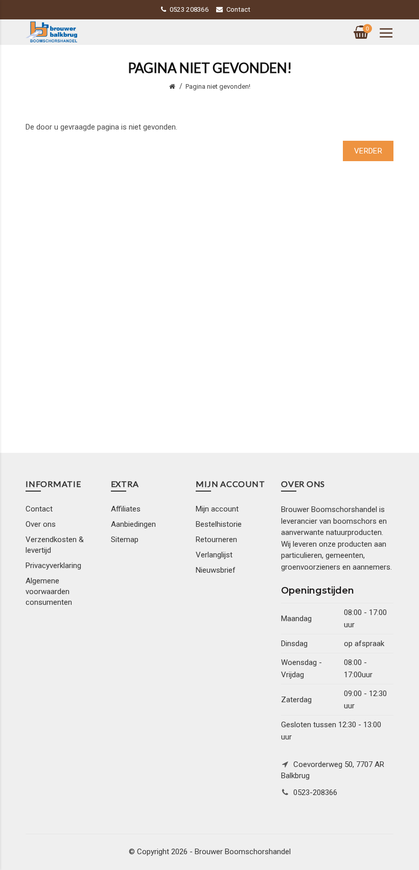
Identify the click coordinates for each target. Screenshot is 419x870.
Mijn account (217, 509)
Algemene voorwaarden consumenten (49, 591)
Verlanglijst (214, 554)
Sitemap (124, 539)
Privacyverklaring (53, 565)
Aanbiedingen (133, 524)
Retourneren (216, 539)
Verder (368, 151)
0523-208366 (315, 792)
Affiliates (126, 509)
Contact (238, 9)
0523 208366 (189, 9)
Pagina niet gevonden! (217, 86)
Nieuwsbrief (216, 570)
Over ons (41, 524)
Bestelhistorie (219, 524)
